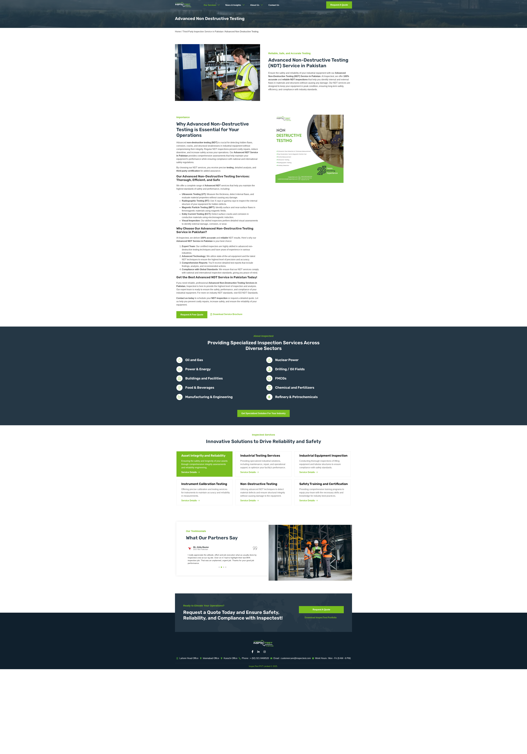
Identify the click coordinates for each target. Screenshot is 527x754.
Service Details (189, 472)
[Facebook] (253, 652)
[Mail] (272, 652)
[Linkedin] (259, 652)
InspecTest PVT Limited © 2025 (263, 666)
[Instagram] (266, 652)
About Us (254, 5)
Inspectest (329, 76)
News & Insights (233, 5)
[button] (219, 567)
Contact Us (273, 5)
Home (178, 31)
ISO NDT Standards (248, 293)
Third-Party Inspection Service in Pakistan (203, 31)
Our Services (210, 5)
